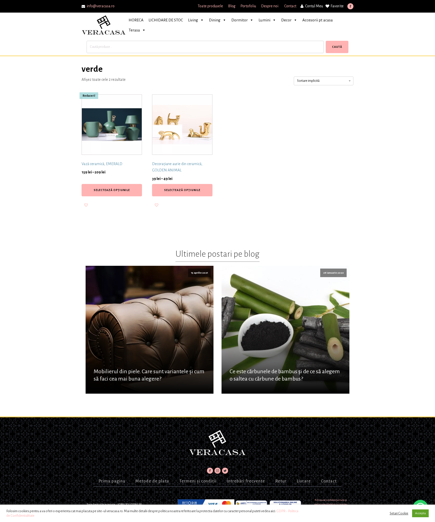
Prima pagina (111, 481)
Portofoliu (248, 6)
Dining (215, 20)
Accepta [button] (420, 513)
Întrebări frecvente (246, 481)
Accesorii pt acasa (317, 20)
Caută (337, 46)
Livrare (304, 481)
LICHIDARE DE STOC (166, 20)
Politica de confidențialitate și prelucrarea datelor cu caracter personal (330, 504)
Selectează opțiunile (112, 190)
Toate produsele (210, 6)
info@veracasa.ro (101, 6)
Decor (286, 20)
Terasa (134, 30)
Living (193, 20)
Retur (280, 481)
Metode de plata (152, 481)
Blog (231, 6)
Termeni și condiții (197, 481)
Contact (290, 6)
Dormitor (239, 20)
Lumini (264, 20)
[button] (86, 204)
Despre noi (270, 6)
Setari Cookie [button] (399, 513)
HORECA (136, 20)
